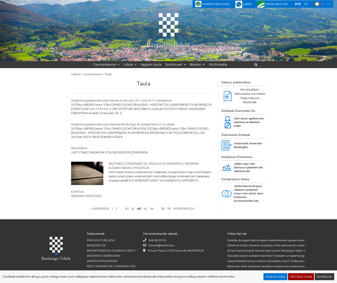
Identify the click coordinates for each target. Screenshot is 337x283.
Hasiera (76, 74)
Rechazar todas (301, 276)
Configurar (324, 276)
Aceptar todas (275, 276)
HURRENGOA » (184, 208)
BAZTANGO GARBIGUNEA (103, 255)
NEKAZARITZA (96, 245)
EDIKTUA (77, 191)
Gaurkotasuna (104, 65)
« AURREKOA (99, 208)
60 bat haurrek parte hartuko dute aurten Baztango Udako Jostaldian (271, 250)
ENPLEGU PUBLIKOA (100, 240)
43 (145, 208)
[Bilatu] (257, 65)
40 (127, 208)
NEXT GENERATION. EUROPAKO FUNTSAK (114, 266)
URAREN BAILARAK (215, 4)
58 (163, 208)
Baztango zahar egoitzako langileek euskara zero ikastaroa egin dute (271, 266)
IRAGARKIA (79, 148)
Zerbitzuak (173, 65)
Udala (128, 65)
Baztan (195, 65)
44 (152, 208)
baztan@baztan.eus (161, 245)
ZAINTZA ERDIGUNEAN (102, 261)
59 (169, 208)
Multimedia (218, 65)
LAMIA (247, 4)
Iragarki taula (151, 65)
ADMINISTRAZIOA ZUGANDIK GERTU (111, 250)
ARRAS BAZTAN (276, 4)
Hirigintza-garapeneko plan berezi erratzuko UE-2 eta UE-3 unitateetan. (122, 100)
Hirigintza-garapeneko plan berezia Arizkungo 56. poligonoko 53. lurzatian (123, 124)
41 (132, 208)
